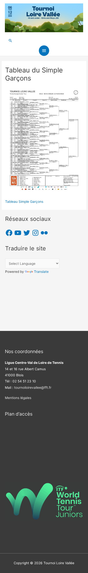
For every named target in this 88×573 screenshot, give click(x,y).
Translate (41, 272)
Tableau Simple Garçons (24, 202)
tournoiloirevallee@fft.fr (32, 387)
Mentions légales (18, 398)
